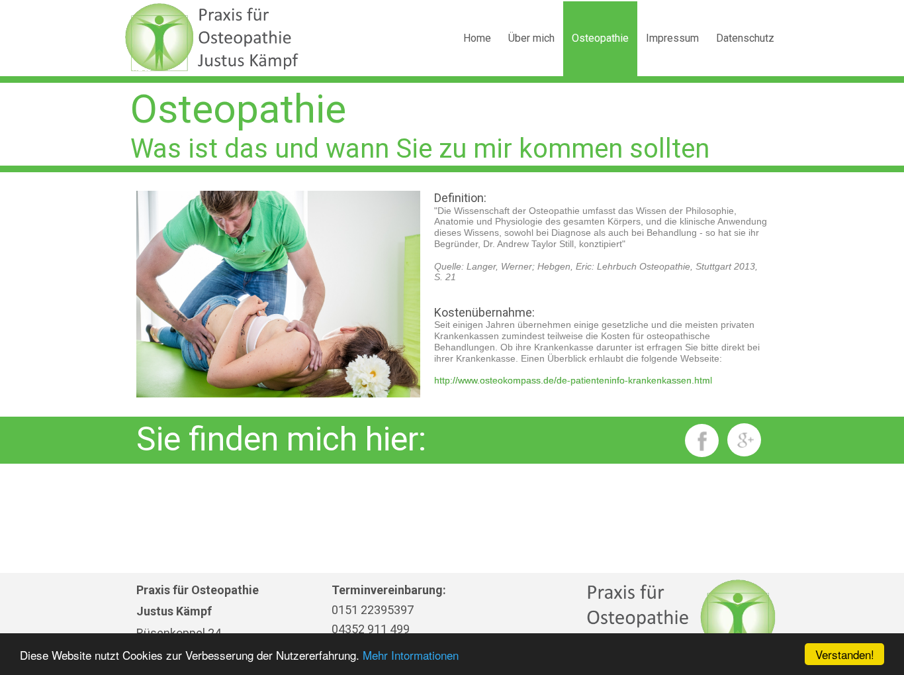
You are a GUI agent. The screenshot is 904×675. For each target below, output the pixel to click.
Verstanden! (844, 654)
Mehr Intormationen (411, 655)
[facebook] (702, 440)
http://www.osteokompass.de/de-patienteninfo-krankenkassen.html (573, 380)
